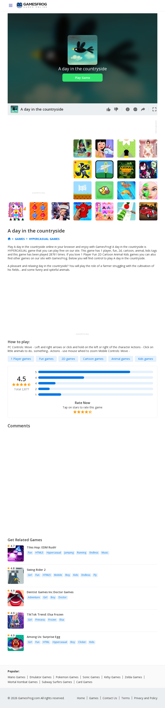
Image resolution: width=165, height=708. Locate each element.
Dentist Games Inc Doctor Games (50, 592)
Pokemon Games (67, 677)
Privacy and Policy (145, 698)
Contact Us (110, 698)
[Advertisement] (81, 127)
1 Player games (21, 359)
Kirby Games (112, 677)
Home (81, 698)
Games (93, 698)
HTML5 (39, 552)
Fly (95, 575)
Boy (67, 575)
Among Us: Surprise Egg (43, 637)
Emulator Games (41, 677)
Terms (125, 698)
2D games (68, 359)
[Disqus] (82, 481)
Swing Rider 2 (36, 570)
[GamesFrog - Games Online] (32, 5)
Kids (75, 575)
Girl (30, 575)
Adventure (34, 597)
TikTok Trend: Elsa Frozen (45, 614)
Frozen (52, 619)
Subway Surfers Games (57, 682)
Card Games (84, 682)
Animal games (120, 359)
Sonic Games (91, 677)
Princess (40, 619)
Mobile (58, 575)
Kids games (145, 359)
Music (105, 552)
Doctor (63, 597)
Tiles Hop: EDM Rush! (41, 547)
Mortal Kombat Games (23, 682)
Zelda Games (133, 677)
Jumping (69, 552)
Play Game (82, 78)
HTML (46, 642)
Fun (30, 552)
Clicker (82, 642)
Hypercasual (54, 552)
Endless (94, 552)
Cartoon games (93, 359)
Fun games (46, 359)
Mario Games (16, 677)
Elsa (62, 619)
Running (81, 552)
